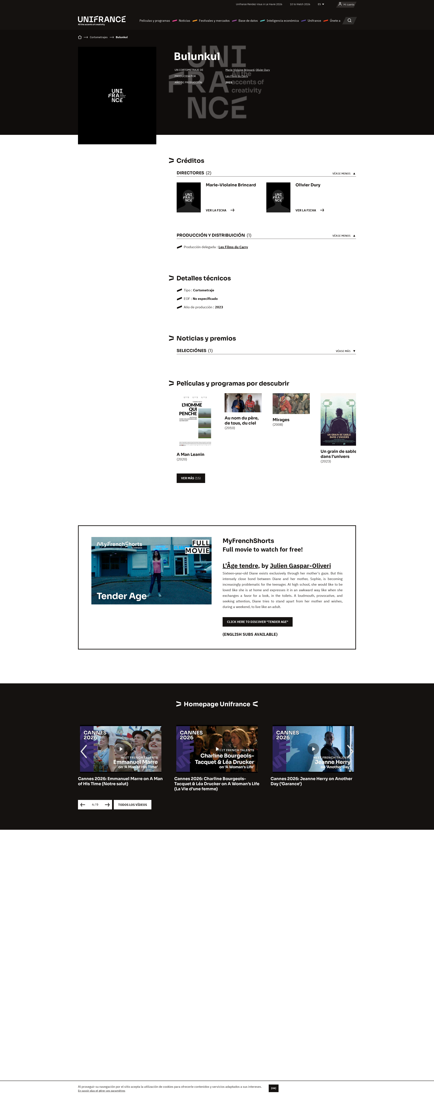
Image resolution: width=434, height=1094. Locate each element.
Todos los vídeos (132, 805)
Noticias (184, 21)
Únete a (335, 21)
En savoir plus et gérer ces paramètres (101, 1090)
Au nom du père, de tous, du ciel (242, 421)
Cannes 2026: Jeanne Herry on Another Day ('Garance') (215, 781)
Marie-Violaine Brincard (239, 69)
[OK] (273, 1088)
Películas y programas (155, 21)
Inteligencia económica (283, 21)
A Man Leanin (190, 454)
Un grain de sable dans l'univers (339, 454)
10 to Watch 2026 (300, 4)
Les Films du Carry (236, 76)
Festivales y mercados (214, 21)
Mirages (281, 419)
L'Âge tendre (240, 566)
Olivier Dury (263, 69)
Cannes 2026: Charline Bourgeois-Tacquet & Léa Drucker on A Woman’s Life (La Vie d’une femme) (120, 783)
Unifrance (314, 21)
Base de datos (248, 21)
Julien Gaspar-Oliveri (300, 566)
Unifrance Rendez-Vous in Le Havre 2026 (259, 4)
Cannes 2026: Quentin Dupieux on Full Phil (310, 781)
